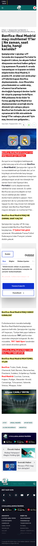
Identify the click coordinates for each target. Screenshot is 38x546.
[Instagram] (16, 495)
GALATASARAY (25, 518)
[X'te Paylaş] (24, 125)
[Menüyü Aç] (3, 8)
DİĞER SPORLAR (25, 533)
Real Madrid (10, 167)
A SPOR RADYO (7, 521)
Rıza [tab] (4, 261)
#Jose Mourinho (9, 427)
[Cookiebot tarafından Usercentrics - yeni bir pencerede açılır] (25, 255)
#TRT (5, 423)
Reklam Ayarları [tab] (23, 261)
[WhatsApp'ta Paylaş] (29, 125)
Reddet (7, 254)
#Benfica (22, 427)
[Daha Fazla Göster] (34, 125)
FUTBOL (23, 526)
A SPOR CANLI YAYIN (9, 518)
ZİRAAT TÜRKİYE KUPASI (28, 531)
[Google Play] (19, 441)
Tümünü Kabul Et (18, 286)
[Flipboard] (28, 495)
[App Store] (8, 441)
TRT (19, 335)
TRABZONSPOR (25, 523)
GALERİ (4, 531)
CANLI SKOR (6, 526)
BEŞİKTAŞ (23, 516)
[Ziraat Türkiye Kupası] (34, 7)
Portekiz (6, 185)
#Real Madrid (15, 423)
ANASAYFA (5, 516)
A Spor (4, 30)
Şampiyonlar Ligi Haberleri (17, 30)
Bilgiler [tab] (11, 261)
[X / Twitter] (10, 495)
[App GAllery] (30, 441)
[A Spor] (19, 8)
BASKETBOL (24, 528)
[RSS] (4, 500)
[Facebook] (4, 495)
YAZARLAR (5, 528)
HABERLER (5, 523)
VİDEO (4, 533)
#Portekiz (28, 423)
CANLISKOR (4, 2)
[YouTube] (22, 495)
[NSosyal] (34, 495)
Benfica (31, 164)
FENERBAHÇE (25, 521)
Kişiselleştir (17, 293)
